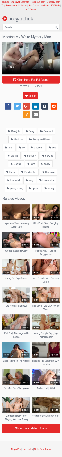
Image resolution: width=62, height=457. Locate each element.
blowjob (49, 155)
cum (32, 164)
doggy (46, 164)
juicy (30, 180)
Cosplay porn (53, 1)
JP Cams (31, 9)
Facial (12, 172)
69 (23, 147)
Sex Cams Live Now (38, 5)
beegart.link (20, 18)
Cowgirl (17, 164)
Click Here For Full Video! (32, 79)
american (38, 147)
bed (53, 147)
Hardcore (18, 139)
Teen (10, 147)
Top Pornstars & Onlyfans (14, 5)
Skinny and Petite (41, 139)
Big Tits (14, 155)
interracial (15, 180)
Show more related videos (31, 428)
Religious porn (38, 1)
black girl (31, 155)
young (50, 188)
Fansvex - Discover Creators (15, 1)
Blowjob (15, 131)
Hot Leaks (27, 449)
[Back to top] (56, 450)
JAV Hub (55, 5)
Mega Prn (16, 449)
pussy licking (16, 188)
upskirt (35, 188)
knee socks (48, 180)
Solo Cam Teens (42, 449)
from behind (30, 172)
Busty (31, 131)
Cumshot (48, 131)
